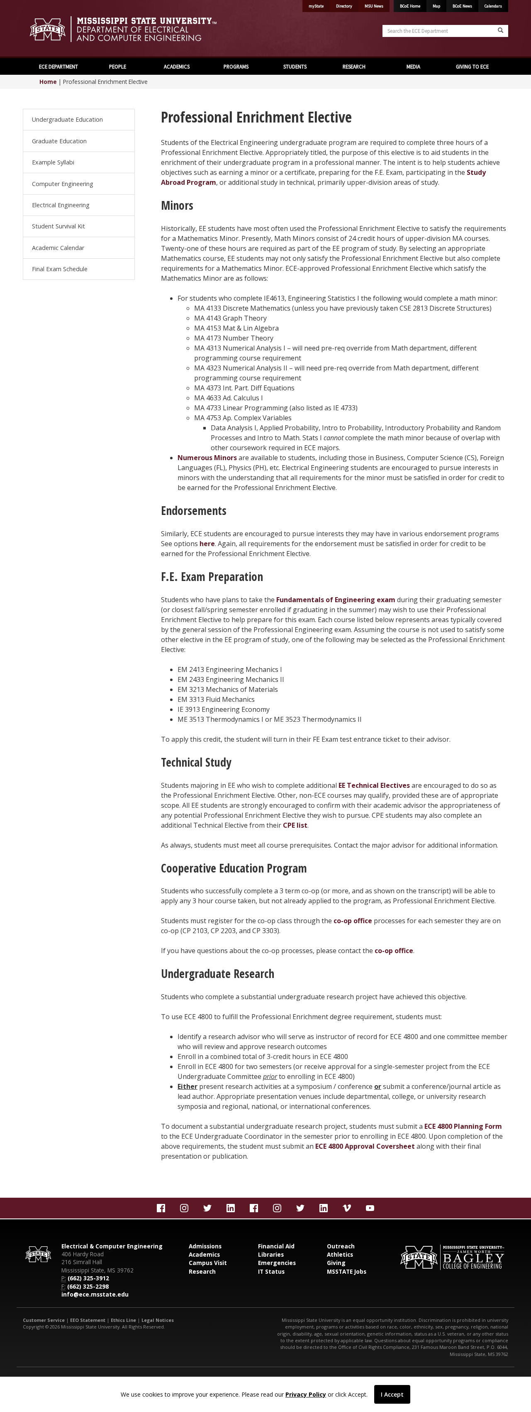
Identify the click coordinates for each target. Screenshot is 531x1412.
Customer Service (44, 1320)
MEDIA (413, 66)
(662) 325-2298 (88, 1286)
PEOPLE (117, 66)
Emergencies (277, 1263)
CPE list (295, 825)
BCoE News (462, 6)
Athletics (340, 1254)
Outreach (341, 1246)
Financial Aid (276, 1246)
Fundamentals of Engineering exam (335, 599)
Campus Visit (208, 1263)
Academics (204, 1254)
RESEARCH (354, 66)
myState (316, 6)
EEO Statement (87, 1320)
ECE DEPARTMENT (58, 66)
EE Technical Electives (374, 785)
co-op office (353, 920)
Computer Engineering (62, 184)
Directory (344, 6)
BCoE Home (410, 6)
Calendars (493, 6)
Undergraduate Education (67, 119)
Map (436, 6)
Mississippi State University (43, 29)
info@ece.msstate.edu (95, 1294)
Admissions (205, 1246)
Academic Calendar (58, 248)
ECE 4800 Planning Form (463, 1126)
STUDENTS (295, 66)
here (207, 543)
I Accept (392, 1394)
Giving (336, 1263)
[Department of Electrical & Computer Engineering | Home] (141, 29)
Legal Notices (157, 1320)
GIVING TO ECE (472, 66)
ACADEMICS (177, 66)
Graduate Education (59, 141)
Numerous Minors (207, 457)
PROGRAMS (236, 66)
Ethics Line (123, 1320)
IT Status (271, 1271)
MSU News (374, 6)
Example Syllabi (53, 162)
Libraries (271, 1254)
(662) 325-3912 (88, 1278)
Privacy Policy (305, 1394)
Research (202, 1271)
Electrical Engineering (61, 205)
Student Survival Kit (58, 226)
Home (48, 82)
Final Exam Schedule (60, 269)
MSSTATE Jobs (346, 1271)
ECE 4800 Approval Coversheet (365, 1146)
